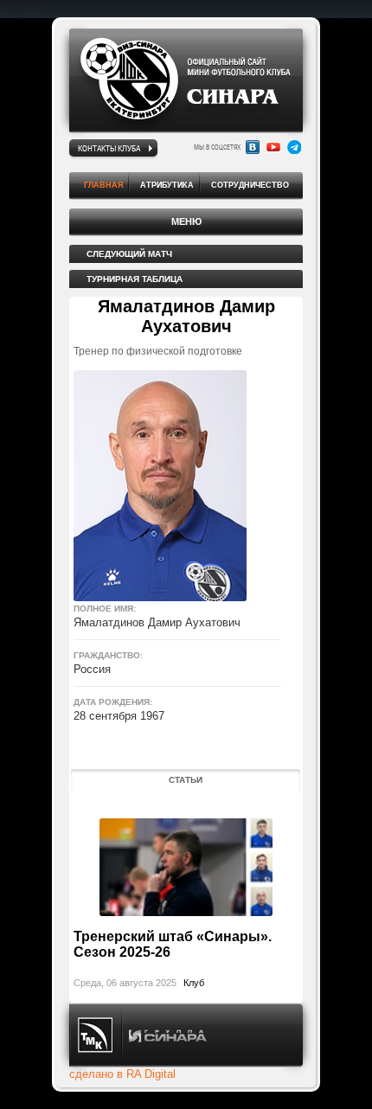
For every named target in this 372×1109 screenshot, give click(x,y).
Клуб (193, 983)
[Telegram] (294, 147)
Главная (103, 185)
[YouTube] (273, 147)
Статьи (185, 780)
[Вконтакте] (253, 147)
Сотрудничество (250, 185)
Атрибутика (167, 185)
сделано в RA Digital (122, 1073)
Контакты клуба (109, 148)
